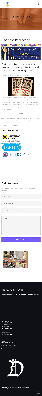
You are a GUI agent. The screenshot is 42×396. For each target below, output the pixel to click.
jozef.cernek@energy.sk (8, 345)
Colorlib (11, 388)
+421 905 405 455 (6, 328)
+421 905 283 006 (6, 323)
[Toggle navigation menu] (38, 4)
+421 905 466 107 (6, 334)
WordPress (25, 388)
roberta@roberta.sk (7, 342)
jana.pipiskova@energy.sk (8, 348)
